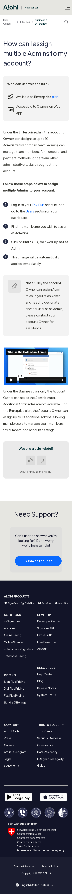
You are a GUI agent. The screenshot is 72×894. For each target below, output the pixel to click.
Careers (9, 745)
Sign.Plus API (45, 628)
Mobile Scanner (14, 642)
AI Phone (9, 628)
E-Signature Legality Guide (50, 762)
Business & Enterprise (41, 22)
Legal (7, 759)
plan (55, 97)
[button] (36, 885)
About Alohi (11, 731)
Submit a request (38, 561)
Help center (31, 7)
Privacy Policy (50, 866)
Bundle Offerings (15, 702)
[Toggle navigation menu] (67, 7)
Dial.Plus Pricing (14, 688)
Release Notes (46, 688)
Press (7, 738)
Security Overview (49, 738)
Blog (40, 681)
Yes (30, 460)
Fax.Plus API (45, 635)
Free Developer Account (47, 645)
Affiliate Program (15, 752)
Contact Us (11, 766)
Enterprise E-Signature (19, 649)
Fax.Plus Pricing (14, 695)
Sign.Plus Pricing (14, 681)
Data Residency (47, 752)
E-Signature (12, 621)
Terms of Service (24, 866)
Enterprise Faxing (15, 656)
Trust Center (45, 731)
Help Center (7, 22)
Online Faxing (12, 635)
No (41, 460)
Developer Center (48, 621)
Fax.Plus (25, 21)
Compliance (45, 745)
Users (30, 211)
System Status (47, 695)
